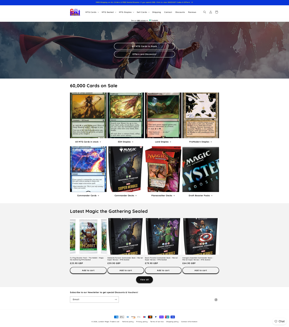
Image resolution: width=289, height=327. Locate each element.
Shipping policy (172, 321)
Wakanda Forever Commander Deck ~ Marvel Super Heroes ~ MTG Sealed (125, 259)
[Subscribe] (116, 299)
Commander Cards (87, 195)
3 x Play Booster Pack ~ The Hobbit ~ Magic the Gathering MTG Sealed (87, 259)
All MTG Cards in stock (86, 141)
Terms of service (157, 321)
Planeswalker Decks (161, 195)
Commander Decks (124, 195)
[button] (92, 12)
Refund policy (128, 321)
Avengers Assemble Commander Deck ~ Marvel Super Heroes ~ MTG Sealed (197, 259)
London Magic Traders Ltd (108, 321)
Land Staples (162, 141)
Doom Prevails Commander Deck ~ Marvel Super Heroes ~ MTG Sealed (161, 259)
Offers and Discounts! (144, 54)
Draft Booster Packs (199, 195)
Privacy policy (142, 321)
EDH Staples (124, 141)
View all (144, 279)
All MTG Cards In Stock (144, 46)
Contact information (189, 321)
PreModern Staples (199, 141)
